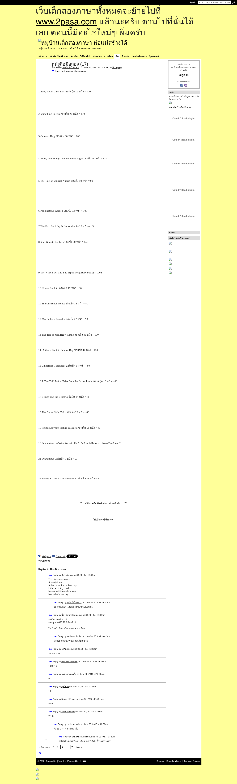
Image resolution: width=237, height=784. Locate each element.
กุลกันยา (65, 648)
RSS (40, 753)
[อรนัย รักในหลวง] (43, 71)
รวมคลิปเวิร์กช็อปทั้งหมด (180, 107)
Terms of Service (192, 761)
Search (233, 2)
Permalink (50, 575)
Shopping (117, 67)
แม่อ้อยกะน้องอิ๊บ (74, 636)
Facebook (61, 556)
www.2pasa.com (66, 21)
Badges (160, 761)
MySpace (46, 556)
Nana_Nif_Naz (68, 698)
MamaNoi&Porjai (69, 661)
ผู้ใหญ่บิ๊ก (61, 761)
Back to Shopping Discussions (70, 71)
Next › (79, 747)
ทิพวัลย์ (64, 574)
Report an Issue (173, 761)
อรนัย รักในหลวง (70, 67)
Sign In (192, 2)
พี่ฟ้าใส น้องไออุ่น (69, 614)
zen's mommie (68, 711)
